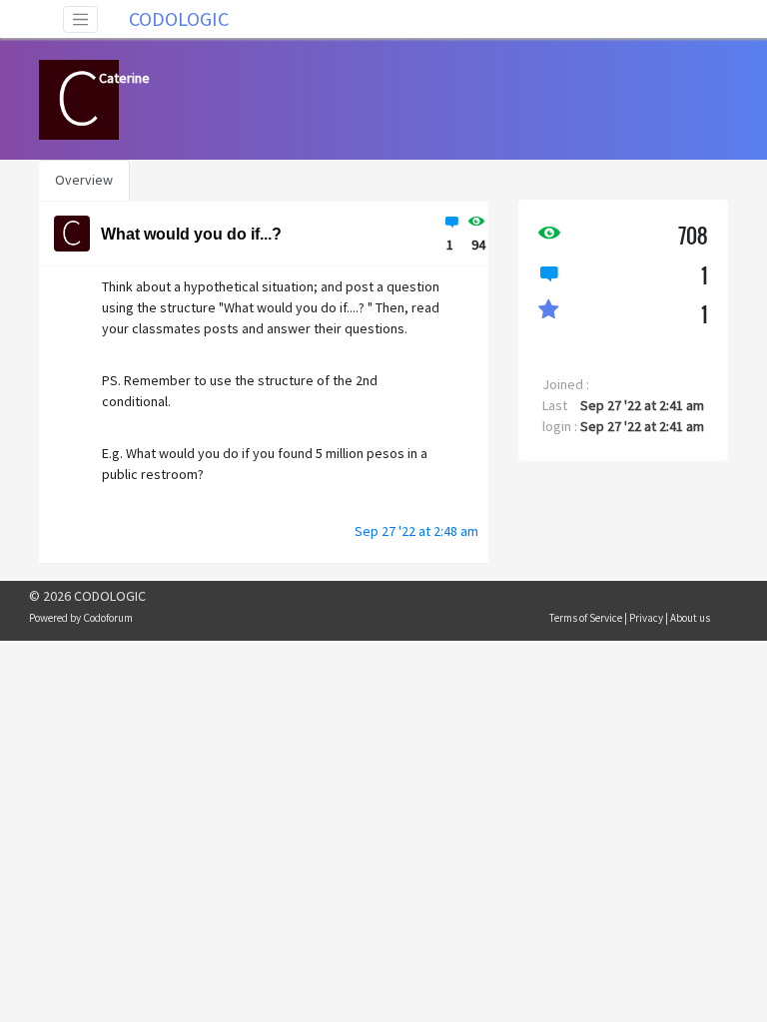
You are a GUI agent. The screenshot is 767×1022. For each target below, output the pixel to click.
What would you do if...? (191, 234)
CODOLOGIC (179, 18)
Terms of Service (585, 618)
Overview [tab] (84, 180)
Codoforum (108, 618)
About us (690, 618)
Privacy (646, 618)
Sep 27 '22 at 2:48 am (416, 531)
